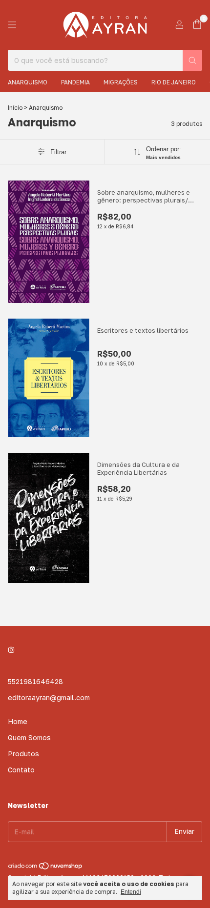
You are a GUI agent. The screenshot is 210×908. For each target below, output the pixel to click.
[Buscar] (192, 60)
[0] (197, 25)
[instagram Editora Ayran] (11, 650)
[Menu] (12, 24)
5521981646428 (35, 681)
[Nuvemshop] (46, 867)
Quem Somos (29, 737)
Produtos (23, 753)
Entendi (131, 891)
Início (15, 107)
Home (17, 721)
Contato (21, 770)
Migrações (121, 82)
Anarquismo (27, 82)
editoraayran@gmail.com (49, 697)
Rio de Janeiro (173, 82)
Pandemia (75, 82)
